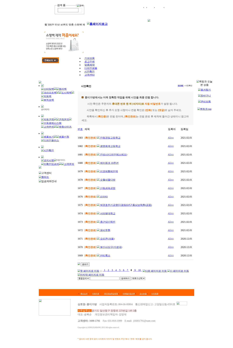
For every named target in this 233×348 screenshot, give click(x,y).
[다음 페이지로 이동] (155, 270)
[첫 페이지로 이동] (88, 270)
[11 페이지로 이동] (178, 270)
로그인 (152, 7)
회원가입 (161, 7)
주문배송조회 (172, 7)
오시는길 (143, 293)
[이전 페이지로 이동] (101, 270)
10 (139, 270)
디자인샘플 (90, 68)
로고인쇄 (89, 61)
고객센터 (89, 75)
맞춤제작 (89, 65)
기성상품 (89, 58)
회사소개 (84, 293)
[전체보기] (50, 62)
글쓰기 (85, 264)
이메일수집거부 (129, 293)
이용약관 (95, 293)
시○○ (171, 137)
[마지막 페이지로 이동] (91, 274)
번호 (80, 129)
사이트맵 (154, 293)
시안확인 (89, 71)
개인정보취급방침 (111, 293)
